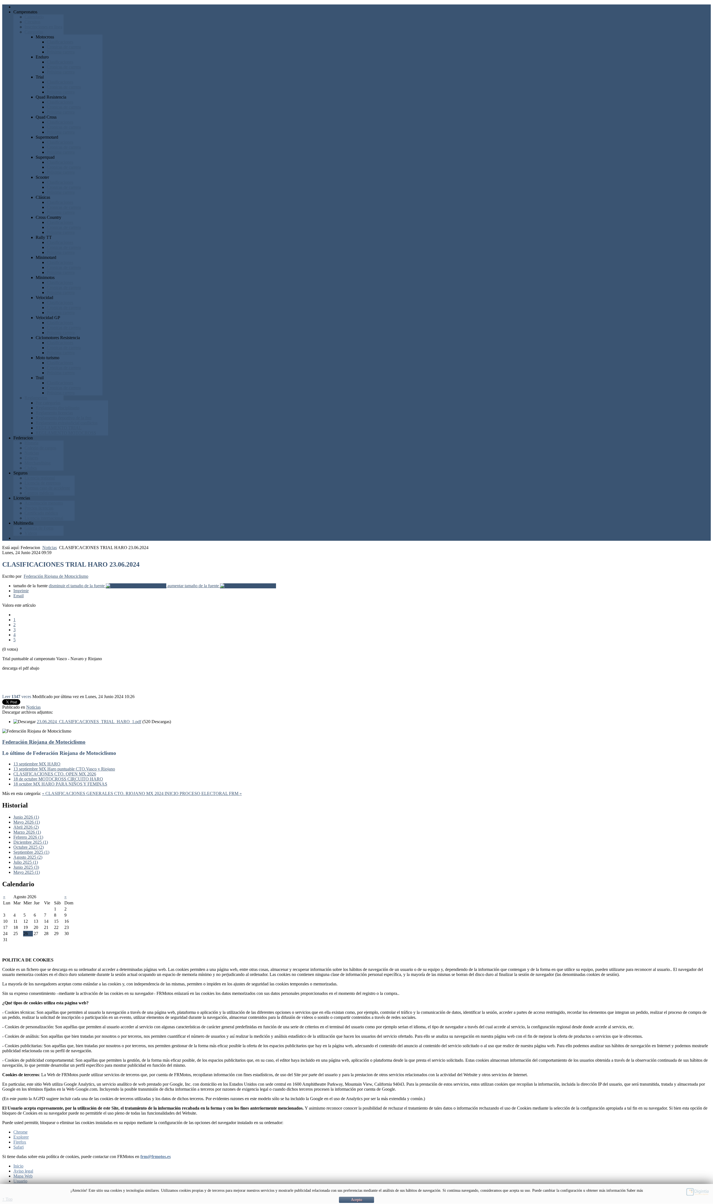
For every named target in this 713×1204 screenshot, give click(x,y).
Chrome (20, 1132)
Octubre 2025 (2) (28, 847)
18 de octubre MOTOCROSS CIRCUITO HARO (58, 779)
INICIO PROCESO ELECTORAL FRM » (203, 793)
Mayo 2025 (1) (26, 872)
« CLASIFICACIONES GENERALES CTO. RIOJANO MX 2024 (103, 793)
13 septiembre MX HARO (36, 764)
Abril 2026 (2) (26, 827)
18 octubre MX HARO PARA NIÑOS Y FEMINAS (60, 784)
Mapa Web (23, 1176)
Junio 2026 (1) (26, 817)
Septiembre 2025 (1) (31, 852)
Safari (18, 1147)
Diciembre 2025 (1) (30, 842)
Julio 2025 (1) (25, 862)
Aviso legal (23, 1171)
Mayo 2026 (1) (26, 822)
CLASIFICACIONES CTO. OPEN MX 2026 (54, 774)
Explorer (21, 1137)
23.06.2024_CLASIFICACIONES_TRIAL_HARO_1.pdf (89, 721)
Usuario (20, 1181)
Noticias (49, 547)
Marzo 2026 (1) (27, 832)
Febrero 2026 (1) (28, 837)
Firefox (19, 1142)
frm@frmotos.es (155, 1156)
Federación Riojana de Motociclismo (56, 576)
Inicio (18, 1166)
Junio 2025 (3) (26, 867)
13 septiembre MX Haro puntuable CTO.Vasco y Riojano (64, 769)
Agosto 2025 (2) (27, 857)
